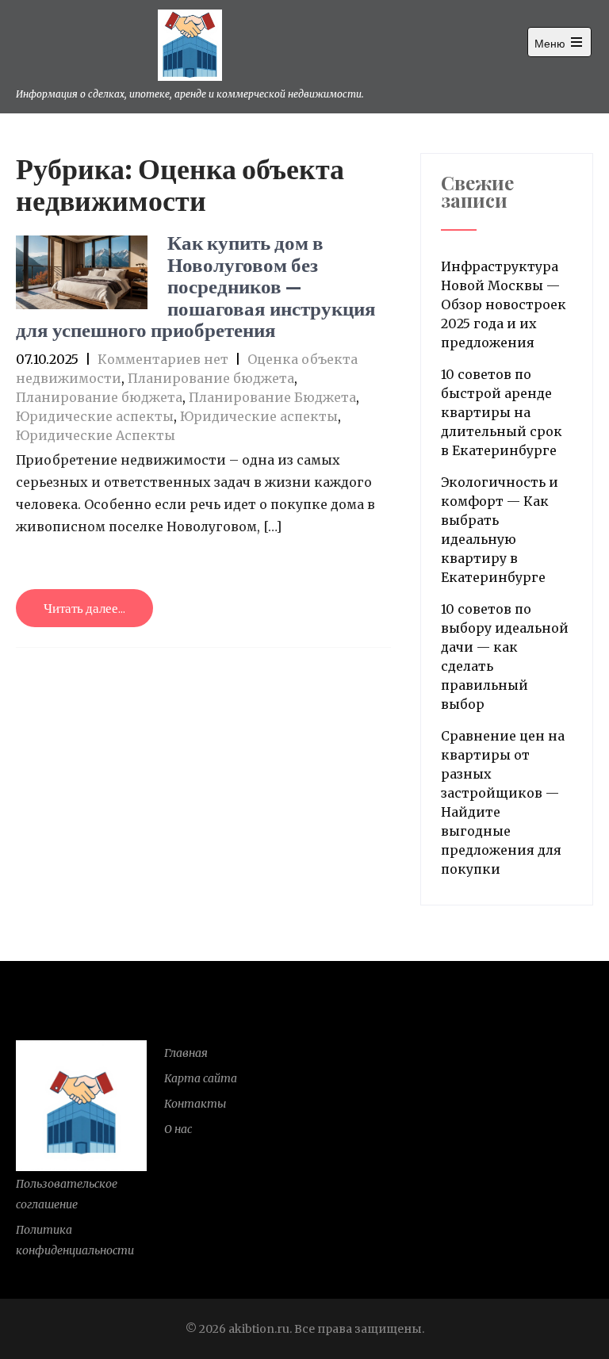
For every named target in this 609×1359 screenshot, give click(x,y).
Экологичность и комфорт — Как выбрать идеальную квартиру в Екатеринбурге (499, 529)
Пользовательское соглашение (66, 1194)
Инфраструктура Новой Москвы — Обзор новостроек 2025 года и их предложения (503, 304)
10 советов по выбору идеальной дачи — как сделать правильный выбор (505, 656)
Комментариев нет (163, 359)
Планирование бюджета (211, 378)
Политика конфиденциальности (75, 1240)
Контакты (195, 1104)
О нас (178, 1129)
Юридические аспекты (95, 416)
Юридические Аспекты (95, 435)
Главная (186, 1053)
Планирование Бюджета (272, 397)
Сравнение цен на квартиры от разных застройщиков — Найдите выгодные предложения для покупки (503, 802)
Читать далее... (84, 608)
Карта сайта (200, 1078)
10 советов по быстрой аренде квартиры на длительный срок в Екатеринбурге (501, 412)
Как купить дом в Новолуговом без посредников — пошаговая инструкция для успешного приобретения (196, 286)
